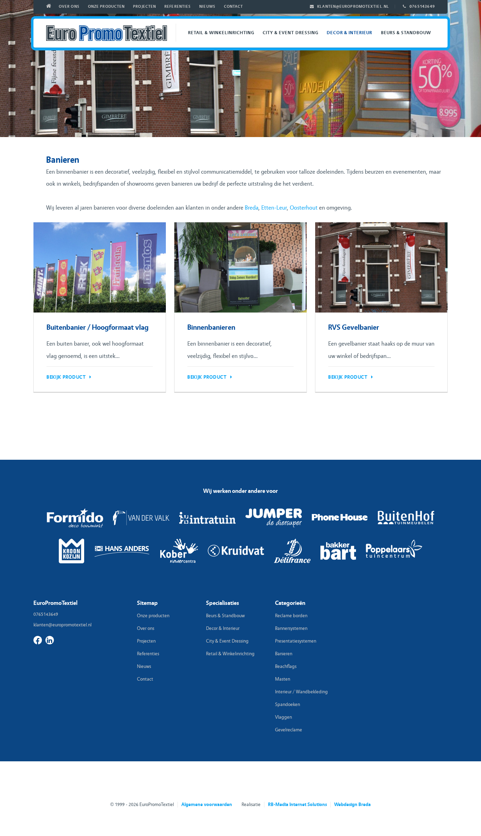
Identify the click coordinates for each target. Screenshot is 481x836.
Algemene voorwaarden (206, 804)
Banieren (283, 654)
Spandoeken (287, 704)
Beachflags (285, 666)
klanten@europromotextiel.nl (353, 6)
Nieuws (207, 6)
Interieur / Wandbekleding (301, 692)
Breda (251, 207)
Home (50, 7)
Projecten (144, 6)
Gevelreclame (288, 730)
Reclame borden (291, 616)
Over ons (69, 6)
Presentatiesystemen (295, 641)
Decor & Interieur (350, 32)
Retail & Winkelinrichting (221, 32)
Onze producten (106, 6)
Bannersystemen (291, 628)
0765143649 (422, 6)
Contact (233, 6)
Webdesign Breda (352, 804)
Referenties (177, 6)
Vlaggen (283, 717)
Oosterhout (304, 207)
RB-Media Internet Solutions (297, 804)
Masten (282, 679)
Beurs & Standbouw (406, 32)
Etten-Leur (274, 207)
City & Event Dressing (290, 32)
